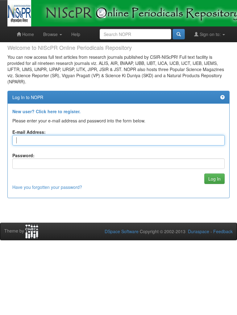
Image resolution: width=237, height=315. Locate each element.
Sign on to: (210, 34)
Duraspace (198, 231)
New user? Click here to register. (46, 111)
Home (27, 34)
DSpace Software (122, 231)
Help (75, 34)
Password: (23, 155)
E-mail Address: (29, 132)
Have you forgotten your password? (47, 187)
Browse (51, 34)
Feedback (223, 231)
